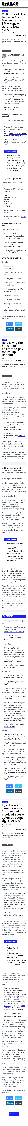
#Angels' (20, 127)
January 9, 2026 (17, 1016)
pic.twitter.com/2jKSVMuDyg (13, 74)
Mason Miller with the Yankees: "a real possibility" (14, 948)
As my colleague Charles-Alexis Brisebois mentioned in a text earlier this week (13, 571)
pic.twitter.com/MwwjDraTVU (14, 136)
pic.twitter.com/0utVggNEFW (14, 631)
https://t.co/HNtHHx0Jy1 (12, 247)
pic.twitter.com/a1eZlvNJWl (13, 909)
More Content (14, 1114)
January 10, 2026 (9, 110)
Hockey (4, 339)
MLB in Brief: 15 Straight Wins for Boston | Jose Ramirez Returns (15, 168)
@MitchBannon (15, 1001)
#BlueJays (7, 1005)
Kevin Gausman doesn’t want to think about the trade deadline (15, 955)
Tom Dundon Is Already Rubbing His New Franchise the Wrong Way (16, 558)
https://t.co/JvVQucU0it (12, 739)
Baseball (5, 11)
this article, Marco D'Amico (13, 468)
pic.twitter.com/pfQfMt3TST (13, 429)
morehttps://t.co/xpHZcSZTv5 (14, 304)
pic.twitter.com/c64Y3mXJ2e (16, 773)
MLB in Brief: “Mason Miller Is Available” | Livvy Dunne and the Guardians (16, 962)
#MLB (23, 1005)
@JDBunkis (8, 1003)
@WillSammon (9, 268)
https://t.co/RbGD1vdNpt (12, 661)
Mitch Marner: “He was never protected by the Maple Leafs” (15, 546)
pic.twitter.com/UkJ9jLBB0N (13, 720)
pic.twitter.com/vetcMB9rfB (13, 1010)
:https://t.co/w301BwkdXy (18, 133)
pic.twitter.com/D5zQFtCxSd (13, 678)
